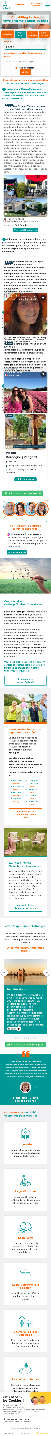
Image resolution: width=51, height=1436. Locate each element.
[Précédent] (4, 972)
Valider (25, 72)
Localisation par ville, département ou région (24, 55)
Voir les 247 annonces (25, 230)
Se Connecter (19, 5)
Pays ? (8, 41)
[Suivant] (46, 972)
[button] (25, 996)
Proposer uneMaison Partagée (25, 680)
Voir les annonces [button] (17, 552)
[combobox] (26, 62)
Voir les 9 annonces (25, 479)
